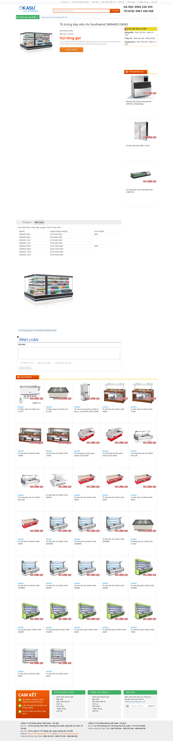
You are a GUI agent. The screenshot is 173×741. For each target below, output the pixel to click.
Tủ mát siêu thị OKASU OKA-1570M (57, 454)
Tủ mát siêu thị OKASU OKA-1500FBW (29, 586)
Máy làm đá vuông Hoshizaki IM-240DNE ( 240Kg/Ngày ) (139, 102)
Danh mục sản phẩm (28, 17)
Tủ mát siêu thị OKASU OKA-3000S (85, 498)
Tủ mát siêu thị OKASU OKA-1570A (142, 410)
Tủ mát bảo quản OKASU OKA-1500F (143, 630)
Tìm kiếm (115, 11)
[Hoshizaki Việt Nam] (29, 9)
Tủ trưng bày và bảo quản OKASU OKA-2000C (112, 454)
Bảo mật (95, 2)
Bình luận (39, 222)
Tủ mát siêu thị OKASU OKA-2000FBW (113, 540)
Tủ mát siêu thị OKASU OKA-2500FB (85, 586)
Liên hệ (154, 2)
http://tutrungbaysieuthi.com (39, 733)
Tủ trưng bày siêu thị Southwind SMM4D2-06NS (37, 330)
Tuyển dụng (143, 2)
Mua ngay (71, 49)
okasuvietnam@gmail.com (135, 701)
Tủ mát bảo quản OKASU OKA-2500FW (143, 586)
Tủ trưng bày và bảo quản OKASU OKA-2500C (84, 454)
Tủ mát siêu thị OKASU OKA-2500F (57, 675)
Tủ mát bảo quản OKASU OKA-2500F (86, 630)
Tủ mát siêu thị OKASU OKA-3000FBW (57, 542)
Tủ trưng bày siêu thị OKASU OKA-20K (29, 498)
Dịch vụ (121, 2)
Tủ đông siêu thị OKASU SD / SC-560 (142, 542)
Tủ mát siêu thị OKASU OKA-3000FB (57, 586)
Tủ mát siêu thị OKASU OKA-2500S (113, 498)
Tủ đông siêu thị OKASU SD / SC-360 (57, 410)
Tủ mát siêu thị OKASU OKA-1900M (29, 454)
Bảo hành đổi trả (108, 2)
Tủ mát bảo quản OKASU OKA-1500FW (58, 630)
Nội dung (21, 345)
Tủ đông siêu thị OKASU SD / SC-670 (29, 410)
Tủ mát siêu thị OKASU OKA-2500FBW (85, 542)
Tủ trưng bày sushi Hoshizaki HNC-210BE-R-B (139, 191)
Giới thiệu (131, 2)
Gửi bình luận (25, 368)
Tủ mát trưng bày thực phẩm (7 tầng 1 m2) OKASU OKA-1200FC (86, 410)
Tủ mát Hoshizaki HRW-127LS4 (138, 145)
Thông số (26, 222)
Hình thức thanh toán (80, 2)
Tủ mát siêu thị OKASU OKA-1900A (113, 410)
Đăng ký (151, 706)
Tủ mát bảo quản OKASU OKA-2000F (114, 630)
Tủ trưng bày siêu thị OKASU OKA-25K (142, 454)
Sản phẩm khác (26, 377)
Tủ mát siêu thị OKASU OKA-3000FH (57, 496)
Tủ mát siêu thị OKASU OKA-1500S (29, 542)
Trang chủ (65, 2)
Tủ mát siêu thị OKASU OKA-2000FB (113, 586)
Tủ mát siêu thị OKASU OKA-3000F (29, 675)
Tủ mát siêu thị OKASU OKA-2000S (142, 498)
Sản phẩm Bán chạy (136, 72)
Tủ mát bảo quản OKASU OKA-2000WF (30, 630)
